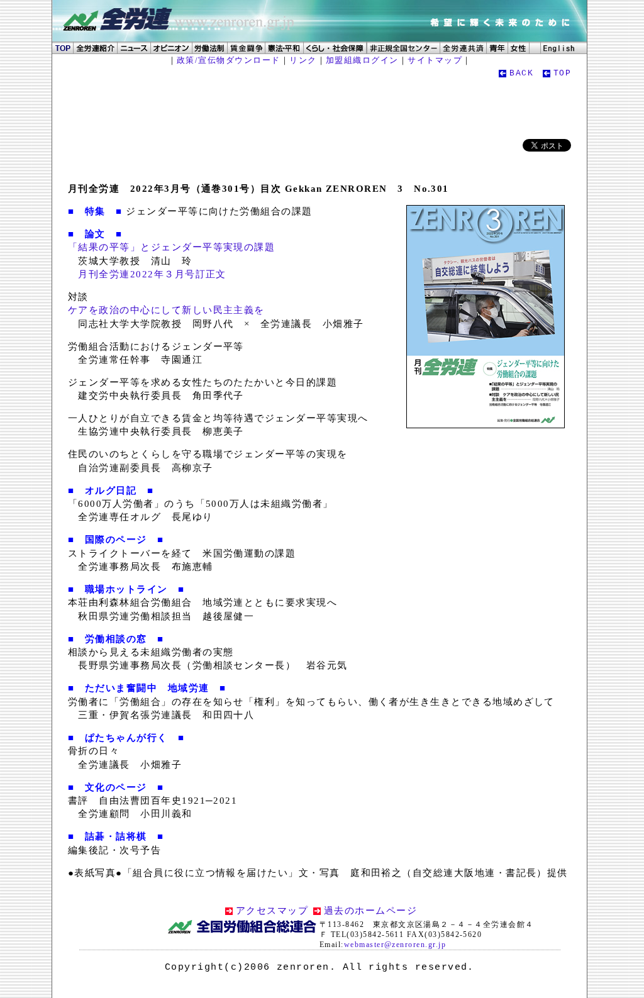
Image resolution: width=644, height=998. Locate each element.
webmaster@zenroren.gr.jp (395, 944)
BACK (521, 73)
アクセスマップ (272, 911)
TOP (562, 73)
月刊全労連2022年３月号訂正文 (152, 274)
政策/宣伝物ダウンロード (228, 60)
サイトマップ (435, 60)
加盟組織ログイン (362, 60)
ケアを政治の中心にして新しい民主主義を (166, 310)
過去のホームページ (370, 911)
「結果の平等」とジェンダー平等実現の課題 (171, 247)
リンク (302, 60)
